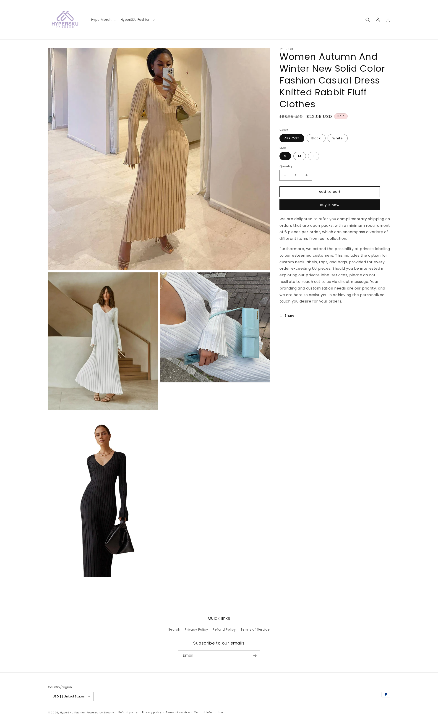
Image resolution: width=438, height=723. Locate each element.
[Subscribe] (255, 655)
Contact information (208, 712)
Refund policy (128, 712)
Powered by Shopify (100, 712)
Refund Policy (224, 629)
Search (174, 629)
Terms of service (178, 712)
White (337, 138)
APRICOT (292, 138)
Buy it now (329, 204)
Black (316, 138)
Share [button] (290, 315)
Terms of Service (255, 629)
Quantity (285, 166)
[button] (103, 19)
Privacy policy (152, 712)
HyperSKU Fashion (73, 712)
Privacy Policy (196, 629)
